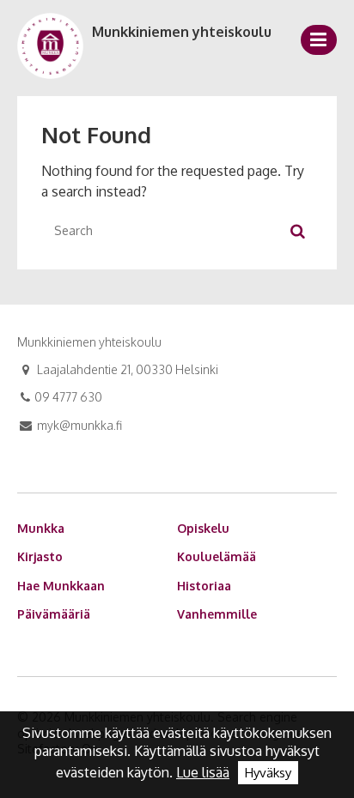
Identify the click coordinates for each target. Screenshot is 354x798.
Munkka (40, 528)
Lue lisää (202, 772)
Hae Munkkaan (61, 585)
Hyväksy (268, 773)
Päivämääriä (53, 614)
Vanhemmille (217, 614)
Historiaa (204, 585)
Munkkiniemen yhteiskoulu (182, 31)
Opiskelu (203, 528)
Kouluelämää (216, 556)
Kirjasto (40, 556)
